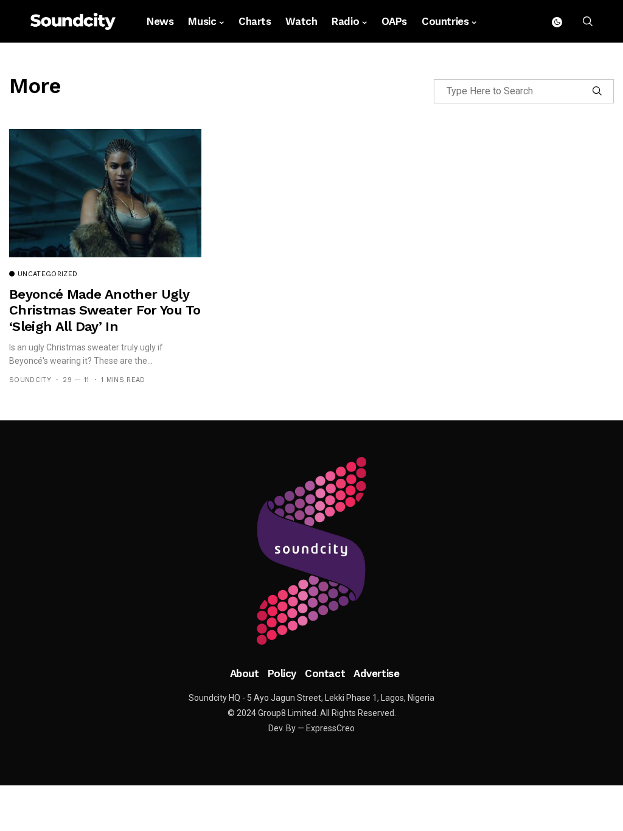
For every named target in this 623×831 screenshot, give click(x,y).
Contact (325, 673)
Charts (254, 21)
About (244, 673)
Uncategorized (47, 274)
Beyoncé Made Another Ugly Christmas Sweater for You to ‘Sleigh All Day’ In (105, 310)
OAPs (394, 21)
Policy (282, 673)
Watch (301, 21)
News (160, 21)
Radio (345, 21)
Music (202, 21)
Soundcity (30, 380)
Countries (445, 21)
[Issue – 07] (311, 551)
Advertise (376, 673)
